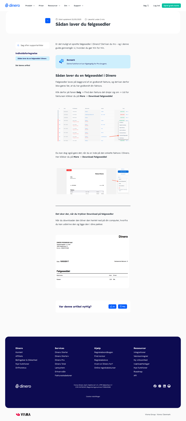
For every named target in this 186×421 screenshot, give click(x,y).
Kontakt (19, 352)
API (135, 375)
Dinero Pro (60, 360)
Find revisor (99, 356)
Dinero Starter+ (62, 356)
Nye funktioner (22, 364)
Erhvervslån (60, 371)
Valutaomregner (141, 356)
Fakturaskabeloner (63, 375)
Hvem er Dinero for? (103, 364)
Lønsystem (60, 367)
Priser (41, 6)
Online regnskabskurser (105, 367)
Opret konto (171, 6)
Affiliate (19, 356)
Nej (123, 306)
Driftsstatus (21, 367)
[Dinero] (12, 5)
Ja (114, 306)
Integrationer (140, 352)
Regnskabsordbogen (103, 352)
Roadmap (138, 371)
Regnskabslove (101, 360)
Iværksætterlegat (141, 364)
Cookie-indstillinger (93, 396)
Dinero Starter (61, 352)
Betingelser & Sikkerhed (26, 360)
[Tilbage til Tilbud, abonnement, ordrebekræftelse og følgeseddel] (47, 20)
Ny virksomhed (140, 360)
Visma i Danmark (163, 414)
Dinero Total (60, 364)
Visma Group (150, 414)
